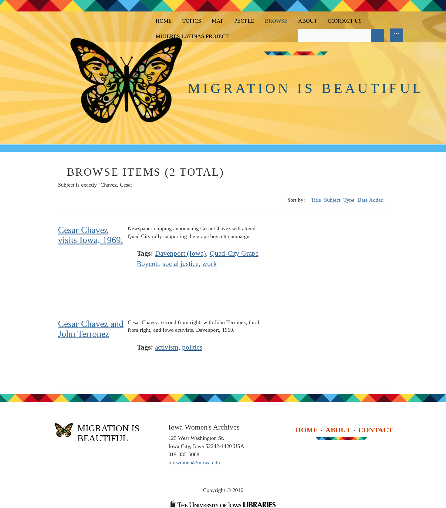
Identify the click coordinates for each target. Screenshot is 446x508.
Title (316, 200)
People (244, 21)
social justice (180, 263)
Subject (332, 200)
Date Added (371, 200)
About (307, 21)
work (209, 263)
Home (164, 21)
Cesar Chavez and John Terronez (90, 329)
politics (192, 347)
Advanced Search (391, 35)
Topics (191, 21)
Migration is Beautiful (306, 88)
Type (348, 200)
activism (166, 347)
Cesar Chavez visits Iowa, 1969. (90, 235)
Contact (375, 430)
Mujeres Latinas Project (192, 36)
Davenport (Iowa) (180, 253)
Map (218, 21)
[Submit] (377, 35)
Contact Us (345, 21)
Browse (276, 21)
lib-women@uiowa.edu (194, 463)
